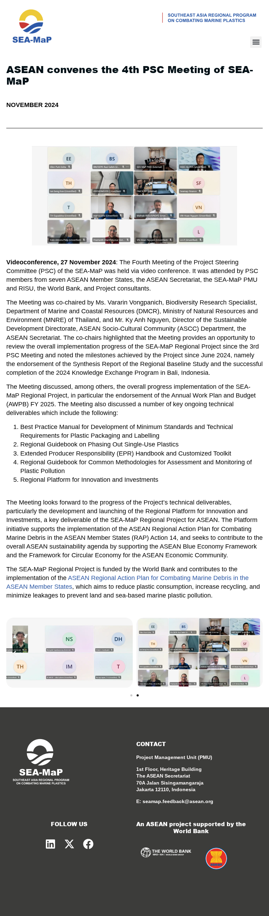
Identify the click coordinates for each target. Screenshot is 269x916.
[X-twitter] (69, 844)
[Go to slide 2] (138, 695)
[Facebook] (88, 844)
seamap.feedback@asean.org (178, 801)
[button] (256, 42)
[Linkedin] (50, 844)
